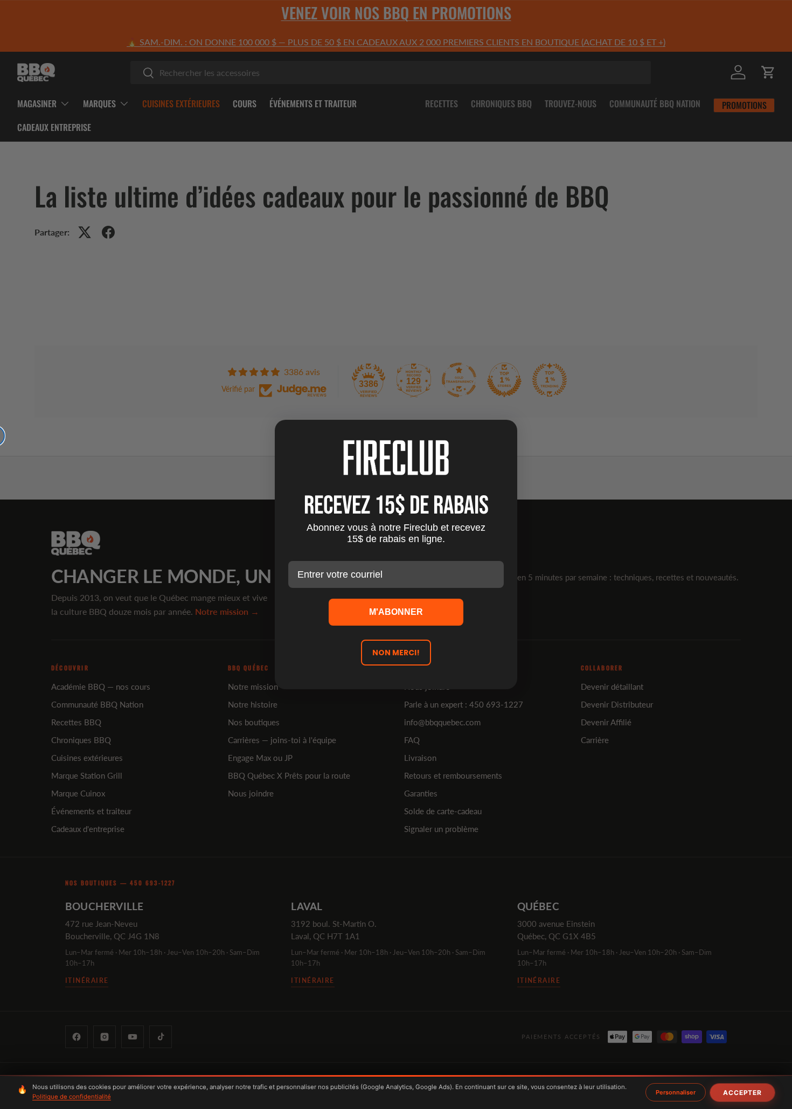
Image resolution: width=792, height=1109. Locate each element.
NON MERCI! (396, 652)
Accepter (742, 1093)
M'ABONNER (396, 611)
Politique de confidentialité (71, 1096)
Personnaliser (676, 1092)
